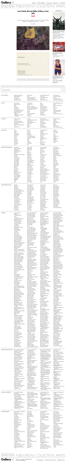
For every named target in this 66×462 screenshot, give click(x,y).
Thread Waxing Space (57, 434)
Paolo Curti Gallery (43, 312)
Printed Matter (43, 434)
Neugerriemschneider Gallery (44, 296)
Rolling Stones (56, 154)
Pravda (41, 432)
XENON (54, 139)
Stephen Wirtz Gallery (57, 268)
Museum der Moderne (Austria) (44, 360)
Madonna (42, 167)
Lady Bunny (42, 155)
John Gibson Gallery (31, 333)
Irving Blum (29, 193)
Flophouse (29, 423)
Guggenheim (29, 356)
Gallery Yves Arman (31, 279)
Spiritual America (56, 259)
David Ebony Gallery (31, 214)
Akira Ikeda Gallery (18, 238)
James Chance (30, 167)
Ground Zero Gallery (31, 292)
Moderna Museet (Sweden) (45, 349)
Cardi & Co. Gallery (18, 316)
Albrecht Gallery (17, 241)
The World (55, 131)
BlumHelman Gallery (18, 300)
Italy (41, 103)
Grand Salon (29, 287)
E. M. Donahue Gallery (31, 228)
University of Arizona (44, 408)
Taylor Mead (55, 169)
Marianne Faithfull (43, 171)
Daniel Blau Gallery (17, 346)
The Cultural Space (56, 418)
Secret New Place (43, 444)
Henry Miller (29, 190)
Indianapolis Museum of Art (32, 366)
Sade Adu (55, 160)
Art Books (16, 119)
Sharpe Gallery (56, 242)
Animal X (15, 155)
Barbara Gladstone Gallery (19, 287)
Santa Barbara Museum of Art (58, 370)
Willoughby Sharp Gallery (58, 328)
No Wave (42, 113)
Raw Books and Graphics (45, 437)
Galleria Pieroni (30, 270)
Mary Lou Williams (43, 174)
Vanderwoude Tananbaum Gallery (58, 308)
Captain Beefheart (17, 175)
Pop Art (54, 97)
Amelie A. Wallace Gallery (19, 249)
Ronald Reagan (56, 194)
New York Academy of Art (32, 401)
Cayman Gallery (17, 325)
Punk (54, 106)
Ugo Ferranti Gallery (57, 302)
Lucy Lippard (42, 194)
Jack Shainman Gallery (31, 319)
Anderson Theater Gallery (19, 257)
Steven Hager (55, 199)
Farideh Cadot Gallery (31, 239)
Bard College (16, 393)
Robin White (55, 193)
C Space (15, 428)
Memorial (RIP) (43, 106)
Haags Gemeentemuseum (32, 360)
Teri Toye (55, 172)
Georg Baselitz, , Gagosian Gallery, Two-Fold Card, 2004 (58, 77)
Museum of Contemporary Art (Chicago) (45, 364)
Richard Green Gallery (44, 341)
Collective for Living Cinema (19, 444)
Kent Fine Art (42, 215)
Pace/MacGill (42, 310)
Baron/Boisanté (17, 289)
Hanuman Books (30, 435)
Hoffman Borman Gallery (32, 306)
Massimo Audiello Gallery (45, 267)
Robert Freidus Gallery (44, 345)
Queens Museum (56, 363)
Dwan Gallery (29, 224)
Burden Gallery (17, 311)
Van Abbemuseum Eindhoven (56, 384)
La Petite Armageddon (31, 137)
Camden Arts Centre (18, 365)
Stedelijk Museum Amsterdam (56, 379)
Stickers (54, 124)
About (34, 3)
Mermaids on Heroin (44, 177)
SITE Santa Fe (55, 372)
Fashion (28, 111)
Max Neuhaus (43, 175)
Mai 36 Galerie (43, 255)
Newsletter (41, 3)
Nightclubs (42, 112)
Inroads (28, 437)
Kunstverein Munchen (31, 379)
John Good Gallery (30, 334)
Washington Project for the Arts (58, 445)
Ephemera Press (50, 460)
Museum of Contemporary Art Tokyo (45, 368)
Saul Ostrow (55, 196)
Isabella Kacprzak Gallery (32, 313)
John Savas (29, 178)
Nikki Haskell (42, 206)
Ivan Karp (29, 195)
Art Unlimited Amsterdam (19, 276)
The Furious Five (56, 173)
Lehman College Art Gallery (32, 394)
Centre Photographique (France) (18, 374)
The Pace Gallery (56, 280)
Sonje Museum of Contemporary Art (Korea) (57, 374)
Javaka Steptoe (30, 198)
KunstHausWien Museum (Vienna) (31, 376)
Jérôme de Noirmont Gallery (32, 346)
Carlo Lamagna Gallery (18, 320)
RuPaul (54, 159)
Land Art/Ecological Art (44, 95)
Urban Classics (56, 303)
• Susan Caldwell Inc (56, 56)
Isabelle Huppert (30, 165)
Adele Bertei (16, 149)
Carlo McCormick (17, 199)
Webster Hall (55, 138)
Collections (45, 6)
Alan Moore (16, 186)
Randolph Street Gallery (44, 335)
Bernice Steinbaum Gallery (19, 294)
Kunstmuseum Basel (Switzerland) (30, 378)
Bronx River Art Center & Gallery (18, 306)
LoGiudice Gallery (43, 247)
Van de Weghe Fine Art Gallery (57, 306)
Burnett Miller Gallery (22, 79)
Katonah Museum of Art (31, 372)
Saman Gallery (56, 228)
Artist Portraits (16, 108)
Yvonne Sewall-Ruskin (57, 207)
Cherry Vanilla (16, 177)
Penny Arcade (56, 150)
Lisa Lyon (42, 162)
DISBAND (16, 179)
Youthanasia (55, 140)
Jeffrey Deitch (29, 201)
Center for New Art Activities (19, 431)
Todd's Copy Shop (56, 435)
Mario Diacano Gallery (44, 261)
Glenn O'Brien (29, 186)
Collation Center (17, 443)
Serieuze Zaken (56, 240)
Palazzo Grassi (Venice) (57, 355)
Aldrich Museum (17, 352)
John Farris (29, 208)
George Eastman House (31, 354)
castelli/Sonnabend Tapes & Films (19, 324)
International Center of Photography (31, 370)
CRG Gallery (16, 341)
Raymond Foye (56, 189)
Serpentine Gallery (56, 241)
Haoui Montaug (30, 188)
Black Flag (16, 166)
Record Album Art (43, 127)
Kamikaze (29, 133)
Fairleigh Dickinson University (19, 402)
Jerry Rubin (29, 204)
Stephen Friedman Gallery (58, 267)
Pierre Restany (56, 188)
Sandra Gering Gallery (57, 230)
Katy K (41, 149)
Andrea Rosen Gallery (18, 260)
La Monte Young (43, 154)
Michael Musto (43, 202)
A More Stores (16, 103)
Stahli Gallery (55, 260)
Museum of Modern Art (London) (44, 375)
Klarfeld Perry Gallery (44, 216)
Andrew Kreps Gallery (18, 261)
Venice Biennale (56, 442)
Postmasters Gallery (44, 332)
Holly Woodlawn (30, 162)
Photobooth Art (43, 118)
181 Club (15, 131)
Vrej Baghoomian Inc (57, 317)
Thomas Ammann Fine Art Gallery (58, 284)
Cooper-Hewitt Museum (18, 380)
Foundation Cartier (30, 351)
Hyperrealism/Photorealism (32, 99)
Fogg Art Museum (17, 388)
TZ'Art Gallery (56, 300)
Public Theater (43, 436)
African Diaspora (17, 104)
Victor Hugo (55, 206)
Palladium (42, 137)
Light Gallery (42, 243)
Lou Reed (42, 164)
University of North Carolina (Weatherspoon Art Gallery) (58, 398)
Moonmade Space (43, 411)
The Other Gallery (56, 279)
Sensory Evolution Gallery (58, 237)
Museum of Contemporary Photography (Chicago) (45, 372)
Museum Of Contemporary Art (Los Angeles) (45, 366)
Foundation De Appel (31, 425)
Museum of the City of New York (45, 381)
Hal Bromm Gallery (30, 294)
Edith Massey (29, 148)
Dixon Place (29, 411)
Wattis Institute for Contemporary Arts (57, 401)
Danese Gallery (17, 345)
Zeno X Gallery (56, 344)
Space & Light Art (56, 122)
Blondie (15, 167)
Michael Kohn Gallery (44, 274)
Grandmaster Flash (30, 160)
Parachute (42, 423)
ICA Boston (29, 363)
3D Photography (17, 118)
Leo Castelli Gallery (44, 238)
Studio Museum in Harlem (58, 380)
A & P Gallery (16, 228)
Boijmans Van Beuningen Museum (18, 362)
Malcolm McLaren (43, 168)
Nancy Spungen (43, 180)
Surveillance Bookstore (57, 415)
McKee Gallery (43, 273)
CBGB (15, 137)
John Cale (29, 174)
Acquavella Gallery (17, 236)
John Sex (28, 179)
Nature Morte (42, 292)
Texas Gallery (55, 272)
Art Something (16, 275)
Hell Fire (28, 130)
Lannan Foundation (30, 383)
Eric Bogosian (29, 149)
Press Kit (41, 124)
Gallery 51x (29, 272)
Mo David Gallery (43, 280)
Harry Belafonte (30, 161)
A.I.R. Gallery (16, 232)
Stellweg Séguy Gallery (57, 266)
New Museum (55, 350)
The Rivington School (57, 110)
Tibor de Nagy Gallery (57, 289)
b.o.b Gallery (16, 284)
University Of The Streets (57, 441)
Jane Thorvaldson (30, 196)
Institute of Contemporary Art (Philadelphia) (32, 368)
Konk (41, 153)
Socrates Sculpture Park (44, 445)
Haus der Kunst (30, 298)
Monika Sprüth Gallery (44, 284)
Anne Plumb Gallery (18, 264)
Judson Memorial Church (31, 441)
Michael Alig (42, 200)
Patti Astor (55, 184)
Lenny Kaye (42, 158)
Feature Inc (29, 241)
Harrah (15, 144)
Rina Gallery (42, 344)
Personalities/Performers (57, 103)
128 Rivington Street (17, 223)
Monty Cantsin (43, 179)
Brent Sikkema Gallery (18, 302)
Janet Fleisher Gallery (31, 324)
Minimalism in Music (44, 107)
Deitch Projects (30, 218)
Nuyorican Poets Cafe (44, 419)
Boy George (16, 168)
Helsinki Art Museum (31, 361)
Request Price (55, 82)
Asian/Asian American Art (19, 110)
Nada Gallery (43, 288)
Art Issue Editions (17, 274)
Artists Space (16, 281)
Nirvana (41, 136)
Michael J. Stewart (43, 201)
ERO (28, 417)
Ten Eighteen (42, 144)
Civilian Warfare (17, 337)
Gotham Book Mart (30, 431)
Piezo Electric (42, 330)
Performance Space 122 (44, 426)
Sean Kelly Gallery (56, 233)
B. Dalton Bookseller (18, 419)
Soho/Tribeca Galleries (57, 252)
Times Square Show (57, 111)
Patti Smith (55, 149)
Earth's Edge (29, 413)
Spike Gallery (55, 258)
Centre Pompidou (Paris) (18, 376)
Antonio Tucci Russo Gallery (19, 269)
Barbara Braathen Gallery (19, 286)
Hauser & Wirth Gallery (31, 299)
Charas (15, 330)
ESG (28, 150)
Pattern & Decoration (44, 99)
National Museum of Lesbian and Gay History (45, 389)
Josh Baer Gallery (30, 342)
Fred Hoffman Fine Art (31, 253)
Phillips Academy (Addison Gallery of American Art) (32, 406)
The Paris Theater (56, 426)
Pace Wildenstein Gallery (45, 309)
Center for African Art (18, 370)
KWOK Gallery (43, 224)
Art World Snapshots (18, 121)
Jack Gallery (29, 318)
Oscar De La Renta (43, 207)
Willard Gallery (56, 327)
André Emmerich (17, 262)
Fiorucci (28, 422)
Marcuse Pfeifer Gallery (44, 256)
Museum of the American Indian (45, 379)
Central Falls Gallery (18, 328)
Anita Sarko (16, 156)
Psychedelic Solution (44, 334)
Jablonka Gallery (30, 317)
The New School (43, 405)
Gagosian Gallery (30, 261)
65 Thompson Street (18, 221)
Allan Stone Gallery (17, 246)
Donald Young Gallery (31, 222)
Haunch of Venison (30, 297)
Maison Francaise (30, 395)
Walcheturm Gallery (57, 319)
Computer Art (29, 103)
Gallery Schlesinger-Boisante (32, 276)
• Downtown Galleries (57, 34)
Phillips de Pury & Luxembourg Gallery (44, 327)
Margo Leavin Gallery (44, 257)
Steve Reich (55, 165)
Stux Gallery (55, 270)
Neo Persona (42, 294)
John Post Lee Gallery (31, 337)
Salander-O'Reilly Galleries (58, 225)
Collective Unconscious (18, 445)
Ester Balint (29, 152)
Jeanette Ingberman (31, 200)
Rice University (30, 408)
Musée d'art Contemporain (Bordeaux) (45, 384)
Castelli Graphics (17, 322)
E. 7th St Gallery (30, 227)
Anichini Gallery (17, 263)
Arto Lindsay (16, 162)
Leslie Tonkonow (43, 241)
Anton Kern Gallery (17, 268)
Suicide (54, 166)
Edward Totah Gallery (31, 230)
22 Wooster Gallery (17, 215)
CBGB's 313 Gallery (17, 327)
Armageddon (16, 133)
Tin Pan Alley (55, 132)
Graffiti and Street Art (31, 98)
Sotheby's (55, 377)
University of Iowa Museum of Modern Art (58, 395)
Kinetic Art (29, 125)
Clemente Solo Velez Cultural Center (19, 442)
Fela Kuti (28, 153)
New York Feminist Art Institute (44, 418)
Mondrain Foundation (44, 353)
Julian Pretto (29, 343)
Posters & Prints (43, 123)
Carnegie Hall (16, 430)
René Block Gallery (43, 336)
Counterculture (30, 104)
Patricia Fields (42, 209)
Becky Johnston (17, 195)
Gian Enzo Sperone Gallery (32, 283)
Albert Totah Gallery (18, 240)
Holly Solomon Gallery (31, 307)
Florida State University (18, 405)
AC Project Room (17, 235)
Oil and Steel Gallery (44, 304)
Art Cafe (15, 415)
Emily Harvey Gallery (31, 234)
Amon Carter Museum (18, 356)
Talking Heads (56, 168)
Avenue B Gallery (17, 282)
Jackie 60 (29, 132)
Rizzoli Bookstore (43, 441)
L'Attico (41, 225)
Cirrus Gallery (16, 335)
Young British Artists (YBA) (58, 99)
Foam (28, 246)
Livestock (42, 245)
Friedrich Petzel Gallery (31, 255)
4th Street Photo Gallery (18, 227)
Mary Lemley (42, 198)
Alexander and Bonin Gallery (19, 242)
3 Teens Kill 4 (16, 147)
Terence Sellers (56, 171)
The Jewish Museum (57, 382)
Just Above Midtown (31, 345)
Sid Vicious (55, 161)
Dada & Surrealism (17, 99)
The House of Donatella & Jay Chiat (58, 424)
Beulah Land (16, 134)
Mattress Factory (43, 269)
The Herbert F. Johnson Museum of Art (44, 404)
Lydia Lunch (42, 166)
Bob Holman (16, 196)
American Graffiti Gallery (19, 252)
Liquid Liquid (42, 161)
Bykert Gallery (16, 313)
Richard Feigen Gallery (44, 340)
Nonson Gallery (43, 303)
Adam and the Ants (17, 148)
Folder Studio (22, 460)
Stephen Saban (56, 164)
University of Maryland (57, 396)
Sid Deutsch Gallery (57, 243)
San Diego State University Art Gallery (45, 395)
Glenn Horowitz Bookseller (32, 430)
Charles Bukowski (17, 201)
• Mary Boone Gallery (57, 38)
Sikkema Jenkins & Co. (57, 246)
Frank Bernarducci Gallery (32, 250)
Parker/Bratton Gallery (44, 313)
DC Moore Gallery (30, 217)
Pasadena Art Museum (57, 358)
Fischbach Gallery (30, 244)
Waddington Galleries (57, 318)
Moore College (30, 400)
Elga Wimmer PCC (30, 231)
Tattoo (54, 108)
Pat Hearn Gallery (43, 314)
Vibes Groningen (56, 443)
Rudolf (54, 156)
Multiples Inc (42, 287)
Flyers (28, 124)
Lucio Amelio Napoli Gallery (45, 249)
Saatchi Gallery (56, 223)
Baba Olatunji (16, 164)
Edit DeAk (16, 206)
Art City (15, 273)
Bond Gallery (16, 301)
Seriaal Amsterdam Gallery (58, 239)
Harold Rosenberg (30, 189)
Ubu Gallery (55, 301)
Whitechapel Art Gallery (57, 325)
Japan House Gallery (31, 326)
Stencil (54, 123)
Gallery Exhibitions (38, 79)
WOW (54, 446)
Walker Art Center (56, 387)
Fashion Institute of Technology (17, 404)
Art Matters (16, 416)
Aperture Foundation (18, 359)
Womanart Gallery (56, 333)
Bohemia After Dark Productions (17, 425)
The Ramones (55, 175)
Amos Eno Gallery (17, 255)
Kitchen (28, 442)
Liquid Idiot (42, 160)
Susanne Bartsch (56, 200)
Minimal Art (42, 96)
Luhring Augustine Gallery (45, 250)
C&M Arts (16, 429)
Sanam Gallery (56, 229)
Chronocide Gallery (17, 334)
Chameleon (16, 432)
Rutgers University (43, 393)
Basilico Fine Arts (17, 290)
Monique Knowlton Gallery (45, 286)
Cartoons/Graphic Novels (32, 119)
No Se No (42, 300)
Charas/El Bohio (17, 434)
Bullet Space (16, 426)
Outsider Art (42, 98)
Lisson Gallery (43, 244)
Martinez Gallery (43, 264)
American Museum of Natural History (18, 355)
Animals (15, 106)
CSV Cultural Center (18, 381)
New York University (31, 402)
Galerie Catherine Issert (31, 262)
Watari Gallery (56, 322)
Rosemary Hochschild (57, 155)
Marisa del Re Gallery (44, 262)
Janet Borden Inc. (30, 323)
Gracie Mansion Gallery (31, 286)
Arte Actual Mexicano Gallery (18, 278)
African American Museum (19, 349)
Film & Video (29, 123)
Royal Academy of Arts (44, 392)
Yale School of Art (56, 408)
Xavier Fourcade (56, 336)
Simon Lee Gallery (56, 247)
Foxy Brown (29, 156)
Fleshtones (29, 155)
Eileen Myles (16, 207)
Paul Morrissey (56, 186)
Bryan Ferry (16, 171)
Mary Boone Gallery (44, 266)
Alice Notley (16, 188)
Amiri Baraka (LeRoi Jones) (19, 190)
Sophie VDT (55, 198)
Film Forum (29, 419)
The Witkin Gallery (56, 281)
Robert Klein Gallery (44, 346)
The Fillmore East (56, 419)
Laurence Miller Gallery (44, 232)
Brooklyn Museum (17, 364)
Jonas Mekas (42, 188)
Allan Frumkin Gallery (18, 244)
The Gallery (55, 275)
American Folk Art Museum (19, 353)
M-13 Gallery (42, 252)
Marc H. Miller (43, 196)
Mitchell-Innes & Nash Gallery (44, 278)
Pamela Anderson (56, 148)
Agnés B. (15, 184)
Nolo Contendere (43, 302)
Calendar (29, 118)
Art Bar (15, 272)
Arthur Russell (16, 161)
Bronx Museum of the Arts (19, 363)
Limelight (29, 142)
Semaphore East (56, 235)
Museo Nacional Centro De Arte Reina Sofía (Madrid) (45, 356)
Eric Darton (16, 208)
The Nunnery (55, 278)
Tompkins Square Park (57, 436)
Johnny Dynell (29, 181)
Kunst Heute (29, 443)
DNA (15, 181)
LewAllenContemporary (44, 242)
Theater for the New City (58, 432)
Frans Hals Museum (30, 353)
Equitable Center (30, 416)
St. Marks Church (56, 412)
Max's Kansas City (43, 130)
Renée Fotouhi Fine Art (44, 338)
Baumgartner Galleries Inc (19, 293)
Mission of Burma (43, 178)
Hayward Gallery (30, 300)
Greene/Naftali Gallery (31, 289)
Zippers (54, 142)
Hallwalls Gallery (30, 295)
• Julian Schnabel (60, 37)
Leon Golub (46, 79)
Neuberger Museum (57, 349)
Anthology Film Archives (18, 413)
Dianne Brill (16, 178)
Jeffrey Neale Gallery (31, 330)
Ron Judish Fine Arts (57, 216)
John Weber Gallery (31, 338)
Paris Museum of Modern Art (58, 356)
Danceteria (16, 143)
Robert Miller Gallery (57, 212)
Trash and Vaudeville (57, 437)
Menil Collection (30, 386)
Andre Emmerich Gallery (18, 258)
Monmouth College (30, 399)
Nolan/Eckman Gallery (44, 301)
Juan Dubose (42, 189)
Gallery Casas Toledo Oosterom (31, 275)
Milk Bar (41, 132)
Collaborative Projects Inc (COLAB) (19, 115)
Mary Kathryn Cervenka (44, 173)
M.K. (28, 144)
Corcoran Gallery (17, 340)
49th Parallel (16, 225)
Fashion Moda (30, 240)
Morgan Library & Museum (45, 354)
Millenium (29, 447)
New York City (43, 111)
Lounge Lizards (43, 165)
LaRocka (28, 138)
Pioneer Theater (43, 429)
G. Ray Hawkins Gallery (31, 259)
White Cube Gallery (57, 324)
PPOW (41, 333)
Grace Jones (29, 159)
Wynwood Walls (56, 335)
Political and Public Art (57, 105)
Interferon (29, 438)
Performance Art (56, 95)
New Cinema (42, 415)
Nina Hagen (55, 147)
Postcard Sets (42, 122)
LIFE (28, 139)
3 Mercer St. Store (17, 212)
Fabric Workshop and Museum (18, 387)
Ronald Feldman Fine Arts (58, 217)
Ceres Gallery (16, 329)
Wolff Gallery (55, 332)
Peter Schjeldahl (56, 187)
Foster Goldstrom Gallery (32, 247)
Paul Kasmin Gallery (44, 318)
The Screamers (56, 177)
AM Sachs (16, 248)
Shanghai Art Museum (57, 371)
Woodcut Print (56, 125)
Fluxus (28, 96)
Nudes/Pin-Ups (43, 114)
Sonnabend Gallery (57, 254)
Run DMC (55, 158)
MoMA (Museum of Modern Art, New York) (45, 351)
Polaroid (41, 121)
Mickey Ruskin (43, 204)
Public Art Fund (56, 362)
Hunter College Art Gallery (32, 393)
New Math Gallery (43, 297)
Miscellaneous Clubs (44, 133)
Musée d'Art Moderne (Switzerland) (44, 387)
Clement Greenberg (18, 204)
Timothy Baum (56, 204)
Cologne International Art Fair (19, 447)
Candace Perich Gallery (18, 315)
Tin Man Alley (55, 292)
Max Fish (42, 270)
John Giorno (29, 209)
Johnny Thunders (43, 147)
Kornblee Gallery (43, 219)
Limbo (28, 140)
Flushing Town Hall (30, 424)
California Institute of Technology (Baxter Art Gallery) (19, 399)
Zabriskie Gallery (56, 343)
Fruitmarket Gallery (31, 256)
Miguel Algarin (43, 205)
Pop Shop (42, 430)
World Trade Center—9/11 (58, 113)
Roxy (41, 140)
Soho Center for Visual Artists (45, 446)
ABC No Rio (16, 234)
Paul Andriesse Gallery (44, 316)
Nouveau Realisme (43, 97)
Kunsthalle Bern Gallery (44, 223)
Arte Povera (16, 97)
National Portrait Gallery (45, 290)
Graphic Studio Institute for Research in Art (19, 408)
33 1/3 (15, 216)
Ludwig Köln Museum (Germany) (31, 385)
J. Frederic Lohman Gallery (32, 314)
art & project (16, 270)
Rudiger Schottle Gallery (57, 221)
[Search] (33, 90)
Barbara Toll (16, 288)
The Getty (55, 381)
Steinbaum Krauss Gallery (58, 265)
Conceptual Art (17, 98)
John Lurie (29, 177)
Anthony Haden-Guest (18, 193)
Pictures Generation (57, 96)
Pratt (28, 407)
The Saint (55, 130)
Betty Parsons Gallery (18, 296)
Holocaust (29, 115)
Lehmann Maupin (43, 235)
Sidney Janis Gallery (57, 244)
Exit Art (28, 418)
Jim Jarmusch (29, 206)
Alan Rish (15, 187)
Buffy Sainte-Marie (17, 172)
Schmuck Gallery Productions (58, 231)
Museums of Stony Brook (44, 382)
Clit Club (15, 138)
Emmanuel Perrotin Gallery (32, 235)
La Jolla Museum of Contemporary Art (31, 381)
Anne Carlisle (16, 159)
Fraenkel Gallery (30, 249)
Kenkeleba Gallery (43, 214)
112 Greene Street (17, 222)
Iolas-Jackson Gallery (31, 312)
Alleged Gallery (17, 247)
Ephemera (8, 6)
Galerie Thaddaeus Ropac (32, 267)
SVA (41, 396)
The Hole (55, 422)
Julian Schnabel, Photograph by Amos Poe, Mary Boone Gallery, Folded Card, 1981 (59, 31)
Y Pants (54, 181)
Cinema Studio (17, 438)
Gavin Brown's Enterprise (31, 281)
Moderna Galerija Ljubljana (45, 281)
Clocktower (16, 339)
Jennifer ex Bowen (30, 202)
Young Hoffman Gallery (57, 341)
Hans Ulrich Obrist (30, 187)
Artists (60, 6)
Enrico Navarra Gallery (31, 236)
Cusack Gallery (17, 343)
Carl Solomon (16, 198)
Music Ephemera (43, 108)
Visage (54, 137)
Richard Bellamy (43, 339)
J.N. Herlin (29, 316)
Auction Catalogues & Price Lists (19, 125)
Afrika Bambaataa (17, 150)
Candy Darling (17, 174)
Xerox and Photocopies (57, 127)
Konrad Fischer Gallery (44, 218)
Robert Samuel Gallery (57, 214)
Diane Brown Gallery (31, 219)
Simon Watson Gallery (57, 248)
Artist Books (16, 123)
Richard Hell (55, 152)
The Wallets (55, 178)
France (28, 112)
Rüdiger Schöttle (56, 222)
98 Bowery (61, 460)
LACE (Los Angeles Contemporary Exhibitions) (43, 229)
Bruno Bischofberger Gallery (19, 310)
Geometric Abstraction (31, 97)
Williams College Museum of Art (58, 407)
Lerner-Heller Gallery (44, 239)
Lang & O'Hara (43, 231)
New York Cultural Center (58, 352)
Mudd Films (42, 412)
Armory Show (16, 360)
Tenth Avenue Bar (56, 416)
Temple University (43, 401)
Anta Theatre (16, 412)
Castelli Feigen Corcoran (18, 321)
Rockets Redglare (56, 153)
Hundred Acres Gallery (31, 311)
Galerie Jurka (29, 266)
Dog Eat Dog (29, 147)
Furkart (28, 429)
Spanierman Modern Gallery (58, 255)
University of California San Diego (58, 393)
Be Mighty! (16, 421)
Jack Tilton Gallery (30, 320)
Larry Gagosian (43, 193)
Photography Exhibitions (44, 119)
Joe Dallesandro (30, 173)
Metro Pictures (29, 446)
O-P (41, 420)
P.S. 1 (41, 307)
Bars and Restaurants (18, 111)
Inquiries (49, 3)
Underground (55, 136)
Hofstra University (30, 392)
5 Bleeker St (16, 214)
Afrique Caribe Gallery (18, 237)
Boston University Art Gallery (19, 394)
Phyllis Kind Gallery (43, 328)
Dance (28, 105)
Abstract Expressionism (18, 95)
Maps (28, 127)
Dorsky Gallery (30, 223)
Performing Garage (44, 428)
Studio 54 (42, 143)
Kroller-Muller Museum (31, 374)
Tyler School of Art (43, 406)
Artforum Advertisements (18, 122)
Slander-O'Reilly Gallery (57, 250)
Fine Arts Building (30, 243)
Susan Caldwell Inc (56, 271)
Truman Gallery (56, 298)
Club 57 (15, 139)
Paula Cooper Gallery (44, 320)
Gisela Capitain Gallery (31, 285)
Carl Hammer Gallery (18, 317)
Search (55, 3)
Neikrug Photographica (44, 293)
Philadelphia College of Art (32, 403)
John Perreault (43, 184)
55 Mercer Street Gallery (18, 218)
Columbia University (18, 401)
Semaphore (55, 234)
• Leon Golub (61, 55)
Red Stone (42, 439)
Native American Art (44, 110)
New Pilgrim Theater (44, 416)
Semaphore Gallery (57, 236)
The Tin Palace (56, 431)
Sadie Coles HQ (56, 224)
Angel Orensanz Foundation (19, 411)
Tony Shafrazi (55, 205)
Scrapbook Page (56, 118)
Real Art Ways (43, 438)
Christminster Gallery (18, 333)
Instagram (40, 460)
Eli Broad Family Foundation (19, 385)
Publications (25, 6)
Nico (41, 181)
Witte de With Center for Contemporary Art (58, 331)
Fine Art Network (30, 421)
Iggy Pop (29, 164)
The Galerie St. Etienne (57, 274)
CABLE (15, 314)
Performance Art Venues (44, 425)
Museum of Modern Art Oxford (44, 377)
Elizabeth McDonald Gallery (32, 233)
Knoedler (42, 217)
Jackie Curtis (29, 166)
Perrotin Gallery (43, 321)
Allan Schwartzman (17, 189)
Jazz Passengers (30, 169)
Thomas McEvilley (56, 202)
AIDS (15, 105)
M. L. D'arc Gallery (43, 254)
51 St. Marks (16, 217)
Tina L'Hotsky (55, 180)
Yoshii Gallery (55, 339)
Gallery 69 (29, 273)
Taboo (54, 167)
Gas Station (29, 114)
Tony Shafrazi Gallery (57, 294)
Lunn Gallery (42, 251)
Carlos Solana (16, 200)
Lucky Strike (29, 143)
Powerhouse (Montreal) (44, 431)
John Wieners (42, 186)
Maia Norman (43, 195)
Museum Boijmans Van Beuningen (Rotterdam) (45, 358)
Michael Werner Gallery (44, 275)
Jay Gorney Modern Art (31, 327)
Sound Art (55, 121)
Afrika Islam (16, 152)
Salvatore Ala (55, 227)
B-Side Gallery (16, 283)
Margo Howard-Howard (45, 169)
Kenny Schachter (43, 192)
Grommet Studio (30, 291)
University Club (56, 439)
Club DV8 (16, 140)
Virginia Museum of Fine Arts (58, 386)
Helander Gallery (30, 302)
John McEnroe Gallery (31, 336)
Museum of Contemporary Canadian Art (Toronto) (45, 370)
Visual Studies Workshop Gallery (58, 313)
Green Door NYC (30, 433)
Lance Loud (42, 156)
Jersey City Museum (31, 371)
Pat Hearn (42, 208)
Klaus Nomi (42, 152)
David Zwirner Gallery (31, 216)
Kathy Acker (42, 190)
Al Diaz (15, 153)
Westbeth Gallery (56, 323)
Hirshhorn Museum (30, 362)
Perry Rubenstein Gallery (45, 322)
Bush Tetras (16, 173)
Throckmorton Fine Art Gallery (57, 288)
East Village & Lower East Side (32, 109)
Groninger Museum (30, 355)
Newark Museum (56, 354)
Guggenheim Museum (31, 357)
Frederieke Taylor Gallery (32, 254)
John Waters (29, 180)
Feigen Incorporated (31, 242)
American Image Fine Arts (19, 254)
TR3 (54, 133)
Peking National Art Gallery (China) (58, 360)
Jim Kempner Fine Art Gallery (31, 332)
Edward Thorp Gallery (31, 229)
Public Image (42, 435)
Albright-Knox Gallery (18, 350)
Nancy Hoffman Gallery (44, 289)
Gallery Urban (30, 277)
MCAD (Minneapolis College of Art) (32, 397)
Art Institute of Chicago (18, 392)
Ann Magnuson (17, 158)
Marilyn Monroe (43, 172)
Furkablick (29, 428)
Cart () (62, 3)
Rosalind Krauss (56, 195)
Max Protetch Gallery (44, 272)
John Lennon (29, 175)
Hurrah (28, 131)
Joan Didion (29, 207)
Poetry (54, 104)
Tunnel (54, 134)
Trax (54, 438)
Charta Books (16, 435)
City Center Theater (17, 439)
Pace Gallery (42, 308)
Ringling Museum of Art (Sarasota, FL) (57, 365)
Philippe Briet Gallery (44, 325)
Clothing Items (29, 121)
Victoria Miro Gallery (57, 309)
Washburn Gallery (56, 321)
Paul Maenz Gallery (44, 319)
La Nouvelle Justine (30, 136)
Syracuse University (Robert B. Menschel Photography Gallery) (45, 399)
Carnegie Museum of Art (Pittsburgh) (18, 369)
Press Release (42, 125)
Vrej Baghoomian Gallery (58, 316)
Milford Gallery (43, 276)
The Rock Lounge (56, 430)
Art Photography (17, 96)
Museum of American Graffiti (45, 362)
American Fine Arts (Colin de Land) (19, 251)
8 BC (15, 130)
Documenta (29, 412)
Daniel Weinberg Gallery (31, 212)
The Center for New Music (58, 417)
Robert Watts (55, 190)
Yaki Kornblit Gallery (57, 338)
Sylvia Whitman (56, 201)
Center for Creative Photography (17, 372)
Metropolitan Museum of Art (32, 387)
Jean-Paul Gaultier (30, 199)
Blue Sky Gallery (17, 299)
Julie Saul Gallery (30, 344)
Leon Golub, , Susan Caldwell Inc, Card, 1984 (58, 53)
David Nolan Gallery (31, 215)
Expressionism (30, 79)
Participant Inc (43, 424)
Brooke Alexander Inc (18, 307)
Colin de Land (16, 205)
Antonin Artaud (17, 194)
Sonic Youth (55, 162)
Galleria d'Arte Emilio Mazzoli (31, 269)
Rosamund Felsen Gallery (58, 219)
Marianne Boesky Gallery (45, 260)
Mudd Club (42, 134)
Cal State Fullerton (17, 397)
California (16, 113)
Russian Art (55, 107)
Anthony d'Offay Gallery (18, 267)
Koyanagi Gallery (43, 222)
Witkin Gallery (56, 329)
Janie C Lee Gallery (30, 325)
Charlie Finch (16, 202)
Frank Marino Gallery (31, 252)
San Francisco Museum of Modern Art (58, 368)
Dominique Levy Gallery (31, 221)
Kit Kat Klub (29, 134)
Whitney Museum (56, 388)
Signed (54, 119)
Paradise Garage (43, 138)
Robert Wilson (56, 192)
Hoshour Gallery (30, 308)
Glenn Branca (29, 158)
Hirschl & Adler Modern (31, 305)
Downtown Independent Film (32, 107)
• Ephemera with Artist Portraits (59, 35)
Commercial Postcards (31, 122)
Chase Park (16, 436)
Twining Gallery (56, 299)
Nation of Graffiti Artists (44, 413)
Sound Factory (56, 411)
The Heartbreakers (56, 174)
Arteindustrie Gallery (18, 280)
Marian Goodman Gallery (45, 258)
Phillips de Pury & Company (58, 361)
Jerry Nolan (29, 171)
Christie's (15, 377)
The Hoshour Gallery (57, 277)
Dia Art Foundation (17, 384)
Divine (15, 180)
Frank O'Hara (16, 209)
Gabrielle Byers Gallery (31, 260)
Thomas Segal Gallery (57, 286)
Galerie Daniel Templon (31, 265)
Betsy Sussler (16, 165)
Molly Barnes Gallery (44, 283)
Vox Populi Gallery (56, 315)
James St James (30, 168)
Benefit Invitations (17, 112)
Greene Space (29, 434)
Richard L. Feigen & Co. (44, 342)
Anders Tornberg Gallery (18, 256)
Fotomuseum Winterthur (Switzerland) (31, 350)
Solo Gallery (55, 253)
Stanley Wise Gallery (57, 261)
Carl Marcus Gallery (18, 319)
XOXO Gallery (56, 337)
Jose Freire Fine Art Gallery (32, 340)
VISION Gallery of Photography (56, 311)
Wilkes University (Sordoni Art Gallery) (58, 405)
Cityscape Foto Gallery (18, 336)
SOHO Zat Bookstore (44, 448)
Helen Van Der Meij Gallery (32, 304)
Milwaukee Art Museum (31, 388)
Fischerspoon (29, 154)
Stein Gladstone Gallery (57, 264)
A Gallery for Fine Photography (17, 230)
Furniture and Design (31, 113)
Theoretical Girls (56, 179)
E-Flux (28, 225)
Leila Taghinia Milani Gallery (45, 236)
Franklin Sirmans (30, 184)
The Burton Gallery (56, 273)
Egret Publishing (30, 415)
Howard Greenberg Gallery (32, 310)
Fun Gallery (29, 258)
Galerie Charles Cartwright (32, 264)
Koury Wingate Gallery (44, 221)
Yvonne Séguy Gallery (57, 342)
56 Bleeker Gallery (17, 219)
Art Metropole (16, 417)
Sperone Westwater (57, 256)
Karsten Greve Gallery (44, 212)
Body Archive (16, 423)
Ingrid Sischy (29, 192)
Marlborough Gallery (44, 263)
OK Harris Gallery (43, 306)
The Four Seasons (56, 421)
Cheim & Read (16, 331)
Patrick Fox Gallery (43, 315)
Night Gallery (42, 299)
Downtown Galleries (31, 106)
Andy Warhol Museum (18, 357)
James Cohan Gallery (31, 322)
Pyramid (41, 139)
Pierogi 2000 (42, 329)
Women (54, 112)
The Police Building (56, 429)
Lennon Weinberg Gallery (45, 237)
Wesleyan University (57, 403)
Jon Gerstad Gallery (31, 339)
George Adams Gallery (31, 282)
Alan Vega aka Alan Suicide (19, 154)
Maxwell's (42, 131)
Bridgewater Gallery (18, 303)
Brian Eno (16, 169)
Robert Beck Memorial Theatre (44, 443)
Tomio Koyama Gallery (57, 293)
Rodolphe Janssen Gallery (58, 215)
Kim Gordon (42, 150)
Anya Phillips (16, 160)
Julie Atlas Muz (43, 148)
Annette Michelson (17, 192)
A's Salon (15, 231)
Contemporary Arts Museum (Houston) (19, 379)
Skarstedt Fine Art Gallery (58, 249)
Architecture (16, 107)
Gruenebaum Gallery (31, 293)
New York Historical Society (58, 353)
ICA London (29, 365)
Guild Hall (29, 359)
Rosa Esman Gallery (57, 218)
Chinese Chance (17, 437)
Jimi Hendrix (29, 172)
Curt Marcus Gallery (18, 342)
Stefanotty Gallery (56, 262)
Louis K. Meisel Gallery (44, 248)
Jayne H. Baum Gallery (31, 329)
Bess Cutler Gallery (17, 295)
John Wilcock (42, 187)
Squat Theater (43, 142)
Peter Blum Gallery (43, 324)
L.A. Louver (42, 227)
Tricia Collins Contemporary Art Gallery (58, 296)
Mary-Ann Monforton (44, 199)
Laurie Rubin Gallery (44, 233)
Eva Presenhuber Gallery (31, 237)
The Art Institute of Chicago (45, 402)
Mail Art (41, 105)
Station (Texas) (56, 413)
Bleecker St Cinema (17, 422)
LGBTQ (41, 104)
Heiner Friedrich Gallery (31, 301)
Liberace (42, 159)
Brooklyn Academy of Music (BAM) (19, 309)
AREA (15, 132)
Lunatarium (29, 444)
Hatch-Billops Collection (31, 436)
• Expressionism (56, 36)
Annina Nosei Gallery (18, 266)
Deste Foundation (17, 383)
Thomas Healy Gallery (57, 285)
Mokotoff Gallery (43, 282)
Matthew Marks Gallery (44, 268)
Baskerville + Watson (18, 292)
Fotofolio (29, 248)
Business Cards (16, 126)
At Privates (16, 418)
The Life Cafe (55, 425)
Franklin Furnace (30, 427)
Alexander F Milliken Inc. (18, 243)
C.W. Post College (17, 395)
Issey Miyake (29, 194)
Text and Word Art (56, 98)
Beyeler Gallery (17, 298)
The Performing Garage (57, 428)
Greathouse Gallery (31, 288)
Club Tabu (16, 142)
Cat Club (15, 136)
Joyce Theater (29, 440)
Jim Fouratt (29, 205)
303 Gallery (16, 224)
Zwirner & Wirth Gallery (57, 345)
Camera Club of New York (19, 367)
